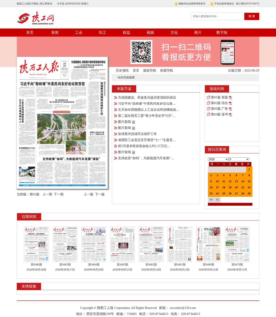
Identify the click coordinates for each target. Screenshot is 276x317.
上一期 (47, 194)
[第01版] (230, 97)
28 (242, 193)
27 (236, 193)
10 (217, 181)
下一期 (58, 194)
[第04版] (230, 114)
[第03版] (230, 108)
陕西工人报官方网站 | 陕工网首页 (34, 3)
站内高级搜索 (126, 77)
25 (223, 193)
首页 (30, 33)
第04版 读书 (219, 114)
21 (242, 187)
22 (249, 187)
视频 (150, 33)
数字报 (221, 33)
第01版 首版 (219, 97)
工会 (78, 33)
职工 (102, 33)
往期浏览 (29, 217)
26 (230, 193)
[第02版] (230, 103)
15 (249, 181)
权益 (126, 33)
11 (223, 181)
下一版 (100, 194)
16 (211, 187)
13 (236, 181)
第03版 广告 (219, 108)
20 (236, 187)
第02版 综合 (219, 103)
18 (223, 187)
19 (230, 187)
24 (217, 193)
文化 (174, 33)
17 (217, 187)
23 (211, 193)
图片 (198, 33)
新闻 (55, 33)
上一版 (88, 194)
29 (249, 193)
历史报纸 (122, 70)
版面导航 (149, 70)
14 (242, 181)
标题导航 (166, 70)
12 (230, 181)
